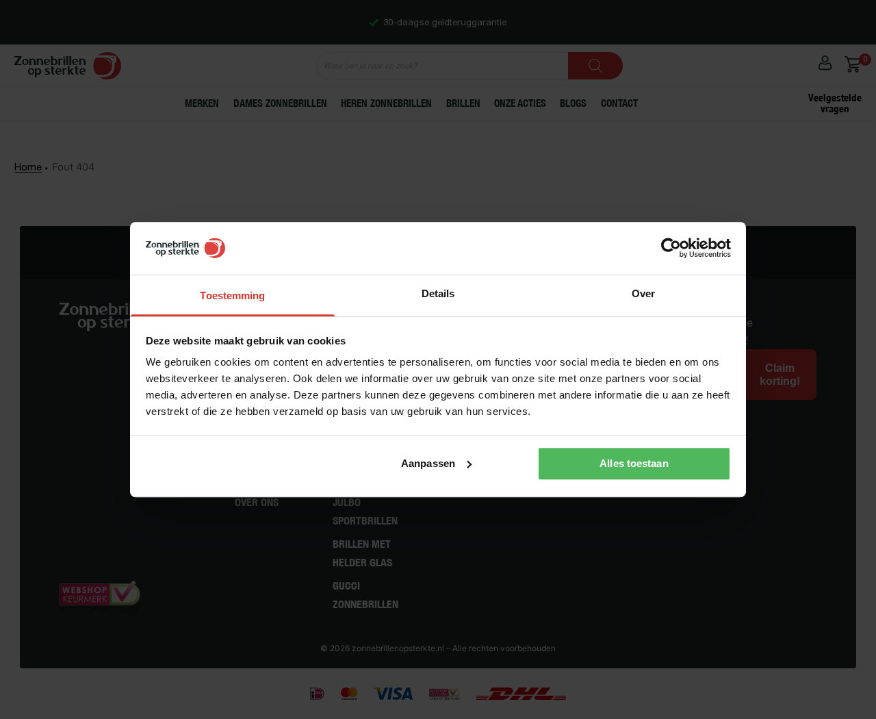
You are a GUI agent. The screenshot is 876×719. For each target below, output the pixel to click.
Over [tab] (643, 293)
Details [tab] (438, 293)
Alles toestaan (634, 463)
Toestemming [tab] (232, 295)
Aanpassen (428, 463)
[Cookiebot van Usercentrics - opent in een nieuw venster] (671, 248)
